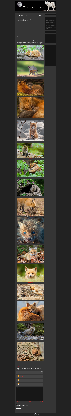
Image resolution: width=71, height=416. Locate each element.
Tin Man (36, 77)
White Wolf (37, 414)
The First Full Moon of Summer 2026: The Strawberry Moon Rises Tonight (51, 20)
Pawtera (20, 383)
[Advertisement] (30, 27)
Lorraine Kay (21, 380)
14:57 (42, 371)
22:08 (42, 375)
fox (18, 366)
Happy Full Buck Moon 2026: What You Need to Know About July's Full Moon (51, 18)
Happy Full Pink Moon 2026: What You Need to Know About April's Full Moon (51, 25)
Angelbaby (21, 376)
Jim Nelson (30, 321)
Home (30, 401)
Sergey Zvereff (31, 60)
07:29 (42, 379)
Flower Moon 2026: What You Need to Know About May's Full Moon (51, 23)
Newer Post (18, 401)
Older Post (41, 401)
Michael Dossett (31, 216)
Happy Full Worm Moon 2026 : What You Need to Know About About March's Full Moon (51, 28)
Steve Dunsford (32, 96)
